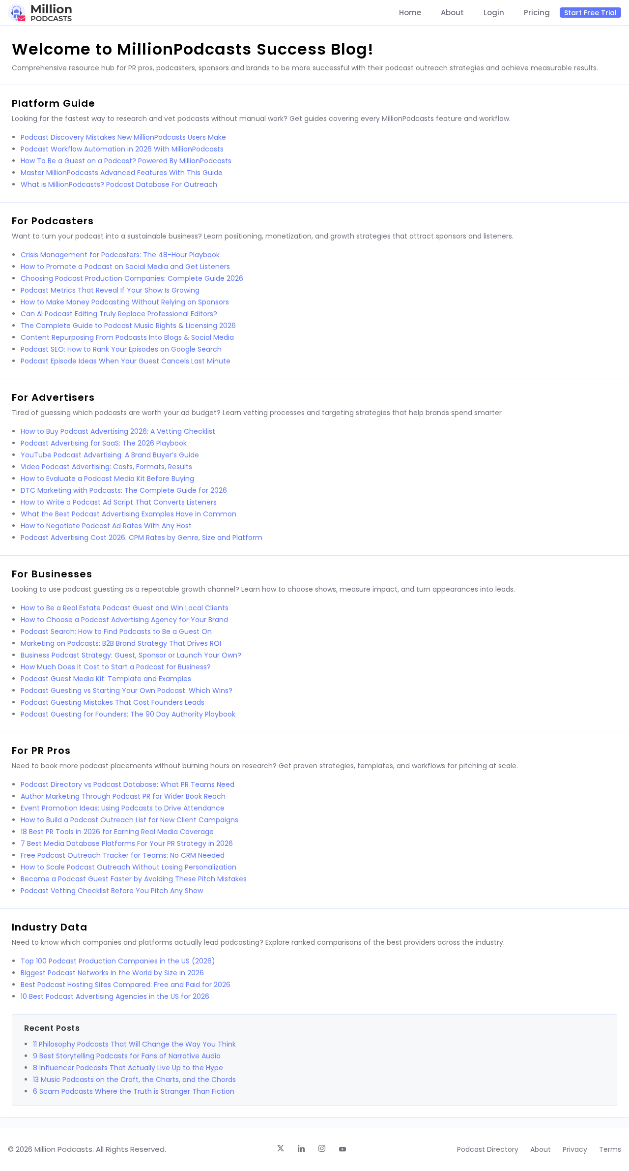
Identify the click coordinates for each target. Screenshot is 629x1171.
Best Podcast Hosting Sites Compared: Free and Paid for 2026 (125, 985)
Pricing (537, 12)
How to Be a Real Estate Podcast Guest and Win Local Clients (125, 608)
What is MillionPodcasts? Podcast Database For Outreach (119, 184)
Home (410, 12)
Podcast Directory (487, 1149)
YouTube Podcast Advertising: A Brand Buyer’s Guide (110, 455)
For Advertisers (53, 397)
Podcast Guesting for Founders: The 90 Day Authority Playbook (128, 714)
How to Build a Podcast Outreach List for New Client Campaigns (129, 820)
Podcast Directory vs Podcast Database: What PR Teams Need (127, 784)
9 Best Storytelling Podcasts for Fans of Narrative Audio (127, 1056)
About (452, 12)
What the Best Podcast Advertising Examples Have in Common (128, 514)
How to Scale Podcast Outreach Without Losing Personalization (128, 867)
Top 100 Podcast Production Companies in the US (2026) (118, 961)
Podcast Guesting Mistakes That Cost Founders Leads (112, 702)
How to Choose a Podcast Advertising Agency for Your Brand (124, 620)
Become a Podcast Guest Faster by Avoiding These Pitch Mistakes (134, 879)
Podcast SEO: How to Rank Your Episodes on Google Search (121, 349)
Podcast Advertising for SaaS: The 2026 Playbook (104, 443)
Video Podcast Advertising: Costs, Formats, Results (106, 467)
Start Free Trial (590, 13)
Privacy (575, 1149)
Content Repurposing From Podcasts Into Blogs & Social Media (127, 337)
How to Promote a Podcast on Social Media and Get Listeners (125, 266)
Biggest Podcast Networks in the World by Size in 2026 (112, 973)
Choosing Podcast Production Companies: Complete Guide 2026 (132, 278)
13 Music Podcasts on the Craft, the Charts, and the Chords (134, 1079)
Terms (610, 1149)
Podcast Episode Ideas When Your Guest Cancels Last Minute (125, 361)
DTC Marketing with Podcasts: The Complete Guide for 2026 (124, 490)
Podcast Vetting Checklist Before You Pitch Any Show (112, 891)
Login (494, 12)
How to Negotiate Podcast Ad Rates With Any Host (106, 526)
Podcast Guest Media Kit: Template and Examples (106, 679)
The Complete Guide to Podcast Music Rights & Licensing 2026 (128, 325)
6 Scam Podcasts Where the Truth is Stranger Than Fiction (133, 1091)
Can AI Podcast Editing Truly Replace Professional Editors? (119, 314)
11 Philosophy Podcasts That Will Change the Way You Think (134, 1044)
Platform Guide (53, 103)
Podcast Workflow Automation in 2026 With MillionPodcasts (122, 149)
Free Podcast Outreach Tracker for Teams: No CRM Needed (123, 855)
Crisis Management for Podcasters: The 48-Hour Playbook (120, 255)
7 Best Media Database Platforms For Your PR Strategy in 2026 (127, 843)
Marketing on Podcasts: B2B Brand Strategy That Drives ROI (121, 643)
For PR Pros (41, 750)
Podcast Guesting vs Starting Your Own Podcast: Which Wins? (126, 690)
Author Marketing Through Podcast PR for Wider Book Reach (123, 796)
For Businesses (52, 574)
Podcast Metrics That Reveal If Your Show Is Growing (110, 290)
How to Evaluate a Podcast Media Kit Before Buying (107, 478)
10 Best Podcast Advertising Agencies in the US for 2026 (115, 996)
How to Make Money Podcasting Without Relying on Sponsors (125, 302)
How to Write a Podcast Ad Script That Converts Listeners (119, 502)
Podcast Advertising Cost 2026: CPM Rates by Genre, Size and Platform (141, 537)
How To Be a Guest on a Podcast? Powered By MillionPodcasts (126, 161)
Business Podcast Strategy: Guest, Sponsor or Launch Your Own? (131, 655)
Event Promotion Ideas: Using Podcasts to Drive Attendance (123, 808)
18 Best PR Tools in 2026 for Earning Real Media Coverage (117, 832)
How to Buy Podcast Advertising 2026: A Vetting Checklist (118, 431)
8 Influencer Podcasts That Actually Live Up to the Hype (128, 1068)
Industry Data (49, 927)
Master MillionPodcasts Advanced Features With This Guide (122, 173)
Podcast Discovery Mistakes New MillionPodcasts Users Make (123, 137)
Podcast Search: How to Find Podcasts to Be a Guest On (116, 631)
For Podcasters (53, 221)
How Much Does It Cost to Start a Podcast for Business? (116, 667)
